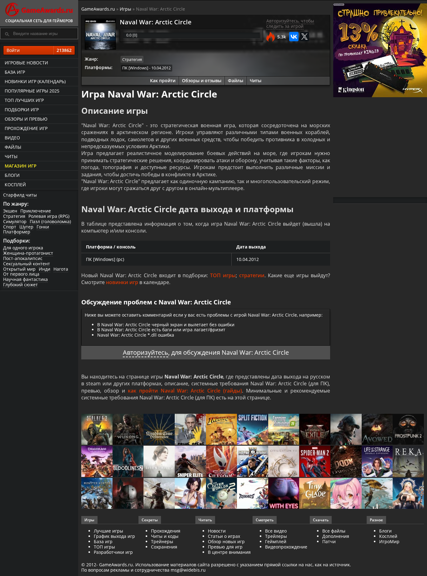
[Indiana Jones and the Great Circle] (221, 430)
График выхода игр (114, 536)
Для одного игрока (23, 248)
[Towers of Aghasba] (377, 494)
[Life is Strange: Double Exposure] (377, 462)
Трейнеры (162, 541)
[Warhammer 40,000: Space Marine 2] (252, 462)
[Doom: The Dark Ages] (346, 462)
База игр (15, 72)
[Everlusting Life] (408, 494)
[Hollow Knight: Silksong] (221, 462)
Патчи (329, 541)
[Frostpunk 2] (408, 430)
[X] (304, 36)
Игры (125, 9)
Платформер (16, 232)
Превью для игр (225, 547)
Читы (11, 156)
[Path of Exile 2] (314, 430)
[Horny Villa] (190, 494)
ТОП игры (223, 275)
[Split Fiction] (252, 430)
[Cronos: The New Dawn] (128, 494)
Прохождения (165, 531)
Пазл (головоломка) (50, 221)
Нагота (60, 269)
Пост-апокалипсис (23, 258)
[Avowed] (377, 430)
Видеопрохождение (286, 547)
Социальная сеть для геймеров (39, 20)
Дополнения (335, 536)
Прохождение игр (26, 128)
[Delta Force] (346, 430)
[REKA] (408, 462)
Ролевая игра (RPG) (48, 216)
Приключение (35, 211)
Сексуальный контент (26, 264)
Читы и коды (164, 536)
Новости (217, 531)
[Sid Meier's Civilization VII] (283, 462)
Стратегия (14, 216)
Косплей (15, 185)
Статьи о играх (224, 536)
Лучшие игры (108, 531)
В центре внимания (229, 552)
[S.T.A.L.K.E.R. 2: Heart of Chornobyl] (97, 430)
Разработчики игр (113, 552)
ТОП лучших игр (24, 100)
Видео (12, 138)
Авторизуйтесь (145, 352)
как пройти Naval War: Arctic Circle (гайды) (185, 390)
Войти (39, 50)
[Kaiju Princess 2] (346, 494)
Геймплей (275, 541)
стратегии (251, 275)
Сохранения (164, 547)
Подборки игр (22, 110)
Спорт (9, 227)
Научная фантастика (25, 279)
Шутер (26, 227)
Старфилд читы (20, 195)
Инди (44, 269)
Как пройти (162, 80)
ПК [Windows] (135, 68)
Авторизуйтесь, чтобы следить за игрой (290, 23)
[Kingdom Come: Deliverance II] (159, 430)
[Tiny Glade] (314, 494)
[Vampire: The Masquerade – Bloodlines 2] (128, 462)
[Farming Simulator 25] (283, 430)
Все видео (276, 531)
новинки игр (122, 282)
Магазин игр (21, 166)
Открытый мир (19, 269)
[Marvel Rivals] (252, 494)
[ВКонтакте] (294, 36)
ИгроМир (389, 541)
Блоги (12, 175)
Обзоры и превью (26, 119)
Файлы (13, 147)
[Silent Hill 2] (159, 462)
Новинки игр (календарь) (35, 81)
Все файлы (333, 531)
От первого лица (21, 274)
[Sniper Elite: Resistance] (190, 462)
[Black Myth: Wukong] (128, 430)
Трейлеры (276, 536)
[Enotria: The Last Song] (159, 494)
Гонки (43, 227)
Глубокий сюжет (20, 285)
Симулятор (15, 221)
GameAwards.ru (98, 9)
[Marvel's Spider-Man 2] (314, 462)
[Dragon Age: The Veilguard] (97, 462)
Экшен (10, 211)
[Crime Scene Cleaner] (190, 430)
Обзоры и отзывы (201, 80)
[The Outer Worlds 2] (221, 494)
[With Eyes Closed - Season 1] (283, 494)
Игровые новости (26, 63)
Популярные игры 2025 (32, 91)
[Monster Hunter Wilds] (97, 494)
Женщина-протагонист (28, 253)
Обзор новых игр (226, 541)
